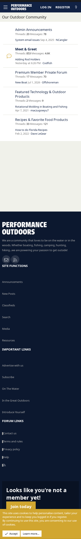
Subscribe (8, 377)
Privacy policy (11, 449)
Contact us (9, 433)
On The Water (10, 389)
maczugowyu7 (40, 110)
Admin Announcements (33, 29)
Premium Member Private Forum (41, 72)
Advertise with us (12, 365)
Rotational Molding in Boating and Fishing (41, 106)
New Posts (8, 294)
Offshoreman (50, 82)
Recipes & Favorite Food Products (41, 119)
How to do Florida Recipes (31, 130)
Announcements (12, 282)
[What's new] (76, 7)
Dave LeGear (38, 133)
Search (6, 317)
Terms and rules (13, 441)
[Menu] (5, 7)
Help (6, 457)
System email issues (27, 40)
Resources (8, 340)
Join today (21, 506)
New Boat (21, 82)
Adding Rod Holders (27, 59)
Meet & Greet (26, 49)
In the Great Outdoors (15, 400)
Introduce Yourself (13, 412)
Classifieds (8, 305)
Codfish (47, 63)
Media (6, 329)
